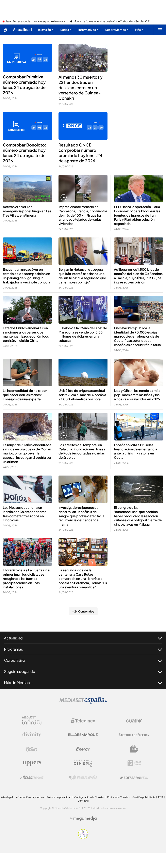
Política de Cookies (118, 797)
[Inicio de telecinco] (5, 30)
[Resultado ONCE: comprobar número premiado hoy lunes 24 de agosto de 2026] (83, 126)
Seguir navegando (19, 671)
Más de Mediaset (18, 682)
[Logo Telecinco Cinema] (83, 763)
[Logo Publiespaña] (83, 777)
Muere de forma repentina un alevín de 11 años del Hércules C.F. (112, 21)
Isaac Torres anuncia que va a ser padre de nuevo (35, 21)
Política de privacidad (59, 797)
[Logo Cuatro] (134, 721)
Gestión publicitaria (143, 797)
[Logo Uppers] (31, 763)
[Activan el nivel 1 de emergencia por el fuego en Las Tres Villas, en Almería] (27, 188)
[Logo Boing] (31, 749)
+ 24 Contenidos (83, 611)
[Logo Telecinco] (83, 721)
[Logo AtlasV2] (32, 777)
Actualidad (22, 29)
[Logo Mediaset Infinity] (32, 721)
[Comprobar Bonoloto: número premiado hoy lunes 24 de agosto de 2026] (27, 126)
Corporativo (14, 660)
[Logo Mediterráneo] (134, 777)
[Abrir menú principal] (160, 30)
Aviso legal (6, 797)
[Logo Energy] (83, 749)
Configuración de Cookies (89, 797)
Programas (13, 649)
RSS (160, 797)
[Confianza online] (83, 838)
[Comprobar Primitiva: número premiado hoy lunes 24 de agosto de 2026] (27, 58)
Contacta (83, 800)
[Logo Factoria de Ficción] (134, 735)
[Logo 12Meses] (134, 763)
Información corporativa (30, 797)
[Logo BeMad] (134, 749)
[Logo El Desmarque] (83, 734)
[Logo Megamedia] (85, 818)
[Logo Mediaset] (83, 702)
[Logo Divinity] (31, 735)
